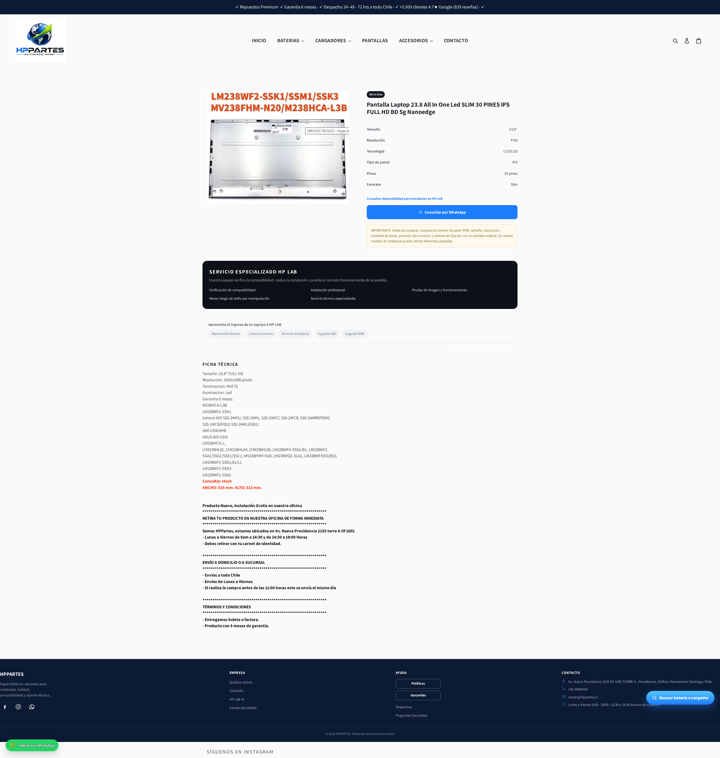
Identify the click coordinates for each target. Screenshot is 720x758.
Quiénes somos (241, 682)
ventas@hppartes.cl (583, 697)
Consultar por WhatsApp (445, 212)
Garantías (418, 695)
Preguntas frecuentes (411, 715)
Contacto (236, 690)
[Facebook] (5, 707)
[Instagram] (18, 707)
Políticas (418, 683)
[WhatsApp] (32, 707)
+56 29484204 (578, 689)
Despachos (404, 707)
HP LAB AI (237, 699)
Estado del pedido (243, 707)
